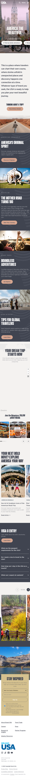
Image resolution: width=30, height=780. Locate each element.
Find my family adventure (12, 43)
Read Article (5, 515)
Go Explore (7, 282)
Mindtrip (12, 774)
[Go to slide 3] (4, 441)
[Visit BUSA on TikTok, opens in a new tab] (5, 753)
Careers (3, 726)
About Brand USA (6, 722)
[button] (17, 589)
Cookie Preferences (19, 771)
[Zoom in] (28, 369)
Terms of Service (13, 769)
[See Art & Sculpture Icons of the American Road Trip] (13, 481)
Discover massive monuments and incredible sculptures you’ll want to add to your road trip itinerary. (12, 509)
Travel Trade (18, 722)
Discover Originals (9, 160)
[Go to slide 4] (5, 441)
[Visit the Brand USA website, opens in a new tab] (8, 746)
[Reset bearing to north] (28, 373)
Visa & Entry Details (15, 109)
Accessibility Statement (7, 771)
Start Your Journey (9, 222)
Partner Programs (20, 730)
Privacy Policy (4, 769)
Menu (24, 3)
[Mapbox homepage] (3, 410)
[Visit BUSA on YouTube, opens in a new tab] (12, 753)
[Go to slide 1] (1, 441)
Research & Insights (4, 731)
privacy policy (15, 712)
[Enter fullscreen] (28, 376)
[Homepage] (3, 3)
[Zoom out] (28, 371)
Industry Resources (7, 736)
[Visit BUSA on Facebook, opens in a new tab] (9, 753)
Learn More (7, 337)
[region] (15, 389)
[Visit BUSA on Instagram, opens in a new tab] (2, 753)
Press (16, 726)
